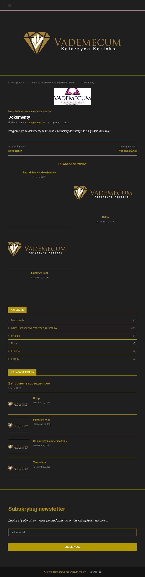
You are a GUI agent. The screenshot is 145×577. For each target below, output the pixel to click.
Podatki (73, 351)
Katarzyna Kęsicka (35, 122)
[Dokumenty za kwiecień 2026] (19, 446)
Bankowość (73, 320)
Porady (73, 358)
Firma (73, 343)
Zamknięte (39, 462)
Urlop (105, 217)
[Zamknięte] (19, 468)
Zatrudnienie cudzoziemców (39, 172)
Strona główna (16, 82)
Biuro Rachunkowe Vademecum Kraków (52, 82)
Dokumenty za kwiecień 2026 (50, 441)
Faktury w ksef (39, 273)
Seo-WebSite (94, 571)
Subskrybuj (72, 547)
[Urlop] (105, 191)
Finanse (73, 335)
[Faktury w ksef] (39, 247)
